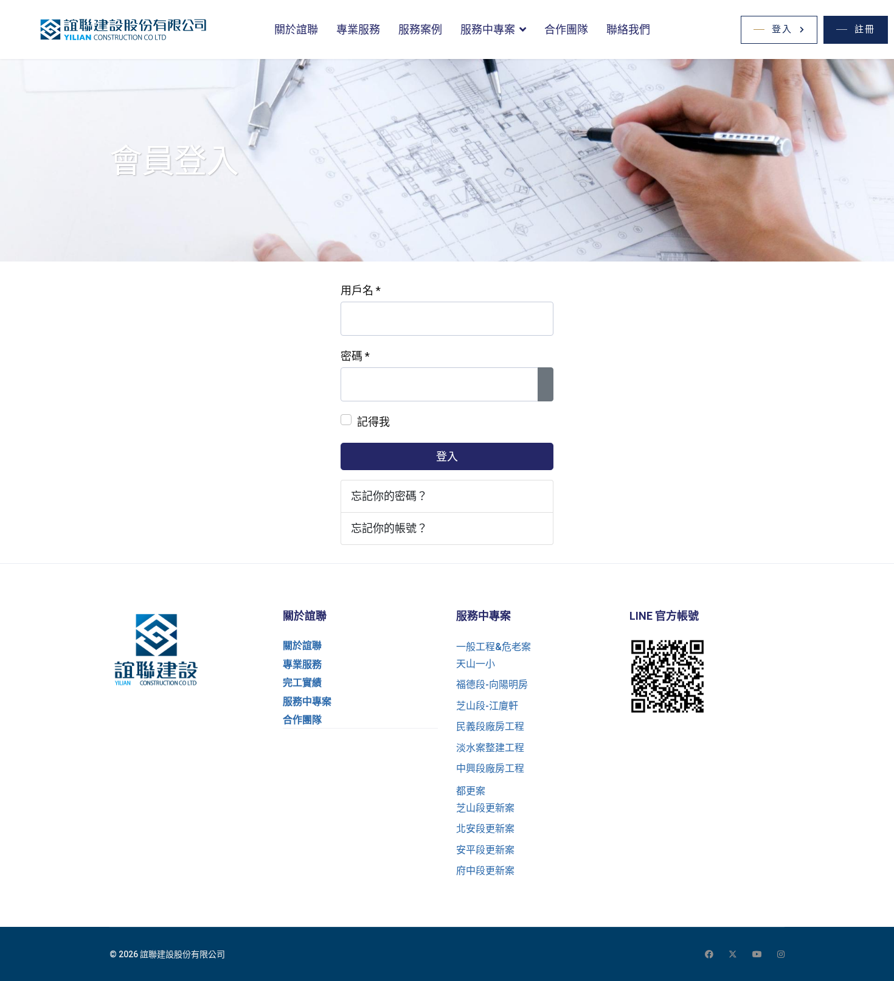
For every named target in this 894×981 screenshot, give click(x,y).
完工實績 (302, 682)
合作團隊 (566, 29)
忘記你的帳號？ (389, 528)
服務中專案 (487, 29)
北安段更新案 (485, 828)
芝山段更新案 (485, 808)
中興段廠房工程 (490, 768)
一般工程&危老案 (493, 647)
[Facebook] (709, 954)
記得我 (373, 421)
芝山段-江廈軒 (487, 706)
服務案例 (420, 29)
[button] (779, 30)
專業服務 (358, 29)
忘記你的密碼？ (389, 496)
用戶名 (361, 290)
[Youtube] (757, 954)
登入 (447, 456)
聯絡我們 (628, 29)
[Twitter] (733, 954)
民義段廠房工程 (490, 726)
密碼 (355, 356)
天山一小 (475, 664)
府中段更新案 (485, 870)
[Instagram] (781, 954)
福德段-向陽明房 (492, 684)
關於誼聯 (296, 29)
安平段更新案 (485, 850)
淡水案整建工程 (490, 748)
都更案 (470, 791)
